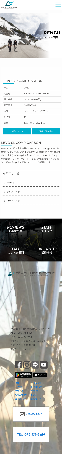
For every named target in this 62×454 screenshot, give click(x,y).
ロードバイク (13, 200)
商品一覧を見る (46, 131)
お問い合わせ (17, 131)
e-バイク (11, 182)
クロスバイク (13, 191)
